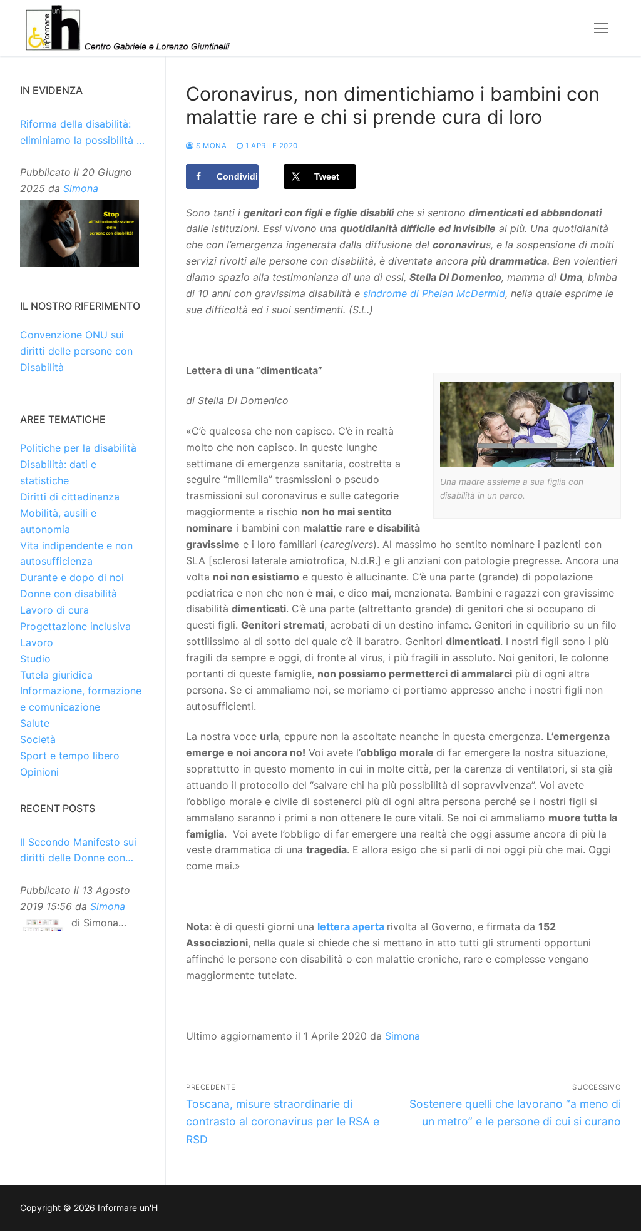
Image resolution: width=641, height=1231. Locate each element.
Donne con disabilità (68, 593)
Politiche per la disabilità (78, 448)
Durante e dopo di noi (72, 577)
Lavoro (36, 642)
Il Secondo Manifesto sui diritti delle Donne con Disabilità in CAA (78, 851)
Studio (35, 658)
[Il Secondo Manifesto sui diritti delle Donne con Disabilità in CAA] (42, 926)
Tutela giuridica (56, 675)
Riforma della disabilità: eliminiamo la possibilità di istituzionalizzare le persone (82, 133)
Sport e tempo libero (70, 755)
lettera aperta (350, 926)
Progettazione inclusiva (75, 626)
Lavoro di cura (54, 610)
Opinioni (39, 772)
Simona (210, 145)
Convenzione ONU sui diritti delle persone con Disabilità (76, 350)
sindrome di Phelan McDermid (434, 293)
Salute (34, 723)
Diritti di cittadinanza (70, 496)
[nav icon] (601, 28)
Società (38, 739)
